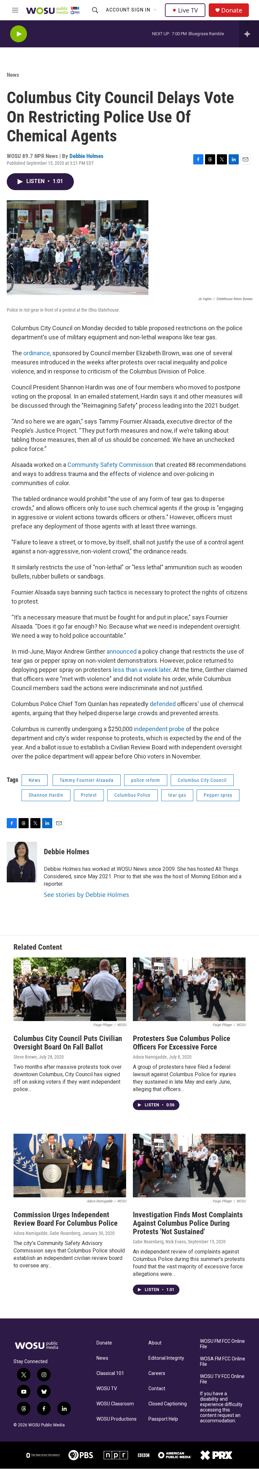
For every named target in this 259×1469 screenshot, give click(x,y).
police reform (145, 780)
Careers (156, 1373)
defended (163, 703)
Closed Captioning (167, 1403)
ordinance (36, 353)
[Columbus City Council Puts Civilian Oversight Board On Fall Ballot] (69, 989)
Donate (231, 10)
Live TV (188, 10)
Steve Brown (25, 1057)
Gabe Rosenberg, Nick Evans (159, 1241)
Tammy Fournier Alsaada (87, 780)
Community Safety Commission (110, 464)
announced (122, 651)
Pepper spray (218, 795)
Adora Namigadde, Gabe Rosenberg (46, 1233)
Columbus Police (132, 795)
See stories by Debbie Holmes (86, 894)
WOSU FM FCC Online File (222, 1344)
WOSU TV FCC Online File (222, 1379)
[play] (18, 34)
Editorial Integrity (166, 1358)
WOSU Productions (116, 1419)
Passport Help (163, 1419)
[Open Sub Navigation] (155, 10)
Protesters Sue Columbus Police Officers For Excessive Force (181, 1042)
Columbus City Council (202, 780)
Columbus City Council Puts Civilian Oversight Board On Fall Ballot (67, 1042)
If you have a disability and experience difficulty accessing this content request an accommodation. (221, 1407)
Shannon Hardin (46, 795)
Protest (89, 795)
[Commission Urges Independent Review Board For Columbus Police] (69, 1165)
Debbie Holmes (86, 156)
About (155, 1343)
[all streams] (249, 33)
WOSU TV (106, 1388)
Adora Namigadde (150, 1057)
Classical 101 (110, 1373)
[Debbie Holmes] (22, 862)
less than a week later (142, 669)
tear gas (177, 795)
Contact (156, 1388)
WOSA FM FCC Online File (222, 1361)
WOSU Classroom (115, 1403)
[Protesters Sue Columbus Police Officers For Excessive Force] (189, 989)
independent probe (159, 728)
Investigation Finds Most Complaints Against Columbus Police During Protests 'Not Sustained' (188, 1223)
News (13, 74)
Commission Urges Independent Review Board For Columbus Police (65, 1219)
